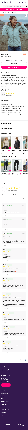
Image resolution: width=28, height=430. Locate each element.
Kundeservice (4, 393)
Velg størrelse (14, 63)
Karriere (3, 415)
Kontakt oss (5, 385)
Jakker (9, 12)
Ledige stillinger (5, 409)
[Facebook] (2, 370)
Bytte (2, 396)
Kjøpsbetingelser (5, 401)
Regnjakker (14, 12)
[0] (22, 2)
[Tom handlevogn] (26, 2)
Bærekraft (3, 412)
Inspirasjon (3, 417)
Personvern (4, 404)
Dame (2, 12)
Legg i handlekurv (14, 67)
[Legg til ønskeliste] (26, 15)
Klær (6, 12)
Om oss (3, 407)
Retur (2, 398)
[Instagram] (8, 370)
